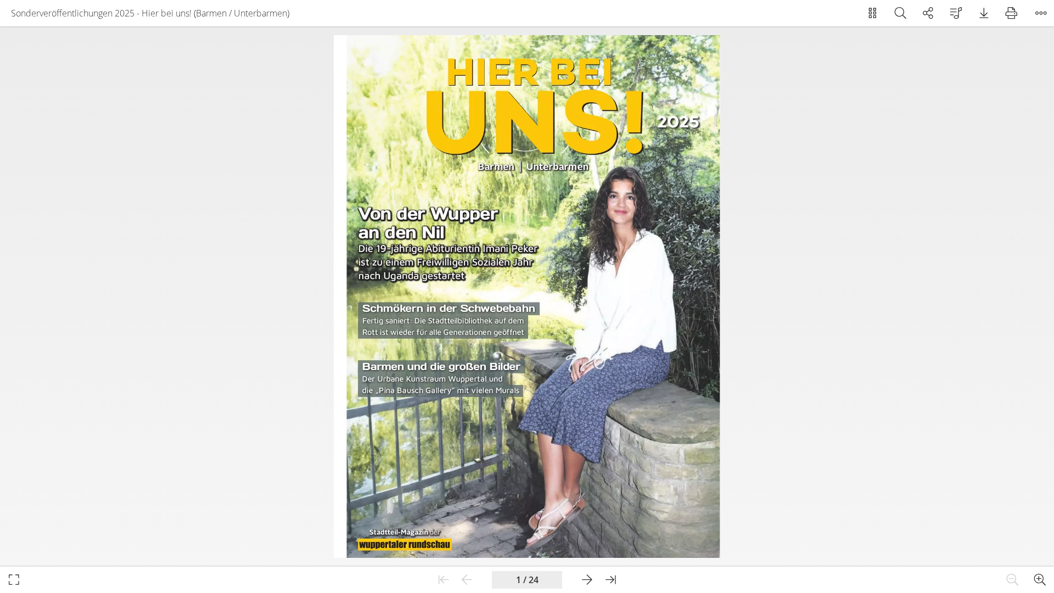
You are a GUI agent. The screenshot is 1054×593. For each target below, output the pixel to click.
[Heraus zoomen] (1012, 580)
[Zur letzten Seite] (610, 580)
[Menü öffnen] (1041, 13)
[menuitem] (872, 13)
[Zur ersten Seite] (443, 580)
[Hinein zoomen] (1040, 580)
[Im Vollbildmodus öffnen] (14, 580)
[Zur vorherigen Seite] (466, 580)
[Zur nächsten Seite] (587, 580)
